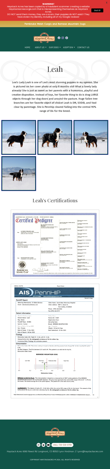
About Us (39, 47)
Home (27, 47)
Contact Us (83, 47)
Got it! (97, 10)
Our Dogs (54, 47)
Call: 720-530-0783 (62, 445)
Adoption (68, 47)
